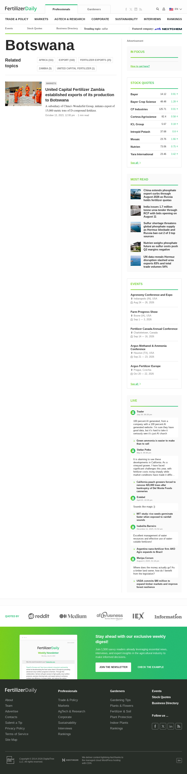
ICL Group (137, 124)
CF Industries (139, 109)
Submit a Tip (13, 722)
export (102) (67, 60)
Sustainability (126, 19)
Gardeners (94, 9)
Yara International (142, 154)
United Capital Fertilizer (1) (76, 68)
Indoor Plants (119, 722)
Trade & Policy (16, 19)
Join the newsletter (113, 667)
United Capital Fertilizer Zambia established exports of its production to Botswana (79, 94)
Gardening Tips (120, 700)
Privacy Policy (15, 728)
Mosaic (135, 139)
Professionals (61, 9)
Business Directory (67, 28)
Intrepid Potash (140, 131)
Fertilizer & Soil (120, 711)
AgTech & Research (69, 19)
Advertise (11, 711)
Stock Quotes (34, 28)
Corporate (100, 19)
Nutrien (135, 146)
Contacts (11, 717)
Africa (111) (46, 60)
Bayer (134, 94)
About (9, 700)
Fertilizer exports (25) (95, 60)
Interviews (152, 19)
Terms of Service (16, 734)
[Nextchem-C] (168, 28)
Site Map (11, 739)
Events (9, 28)
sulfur (105, 28)
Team (8, 705)
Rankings (174, 19)
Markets (41, 19)
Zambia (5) (45, 68)
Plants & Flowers (121, 705)
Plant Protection (121, 717)
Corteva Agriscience (143, 116)
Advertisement (135, 40)
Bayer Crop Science (143, 101)
